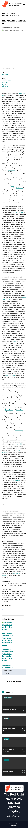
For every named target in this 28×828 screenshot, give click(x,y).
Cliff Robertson (17, 573)
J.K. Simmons (19, 430)
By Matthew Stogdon (7, 27)
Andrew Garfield (6, 81)
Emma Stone (5, 83)
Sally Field (5, 87)
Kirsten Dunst (19, 410)
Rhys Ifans (5, 85)
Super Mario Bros (10, 375)
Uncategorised (7, 697)
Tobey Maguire (9, 410)
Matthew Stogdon (15, 681)
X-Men (14, 341)
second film (20, 444)
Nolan (12, 186)
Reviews (6, 718)
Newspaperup (20, 823)
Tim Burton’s (19, 188)
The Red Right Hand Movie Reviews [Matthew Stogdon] (14, 803)
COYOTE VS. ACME (9, 709)
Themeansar (14, 825)
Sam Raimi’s (11, 170)
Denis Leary (5, 575)
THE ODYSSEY (8, 771)
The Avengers (17, 480)
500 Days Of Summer (17, 212)
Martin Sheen (5, 89)
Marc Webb (5, 74)
